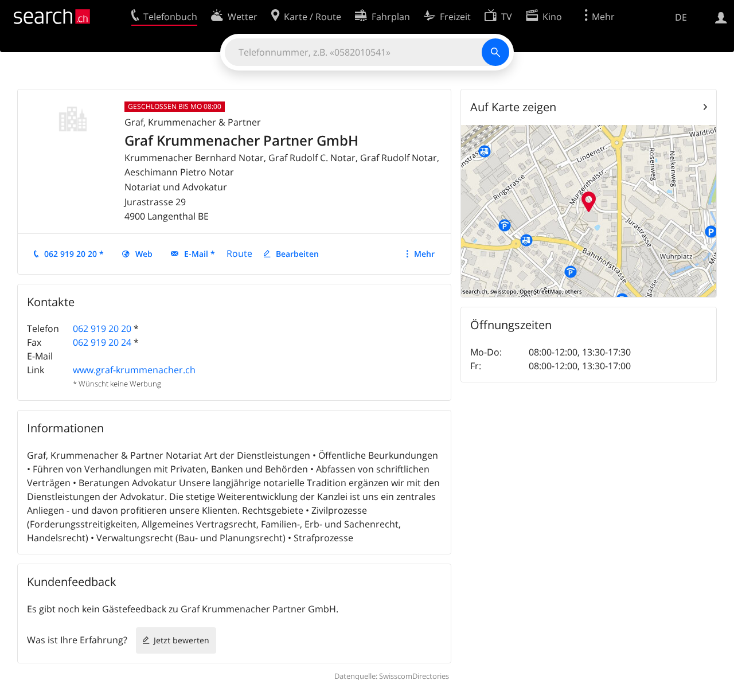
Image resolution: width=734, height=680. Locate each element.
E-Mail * (199, 253)
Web (144, 253)
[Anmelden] (721, 17)
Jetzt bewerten (181, 640)
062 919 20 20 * (74, 253)
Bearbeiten (297, 253)
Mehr (424, 253)
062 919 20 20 (102, 328)
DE (681, 17)
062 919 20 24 (102, 342)
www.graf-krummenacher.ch (134, 370)
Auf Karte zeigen (513, 107)
